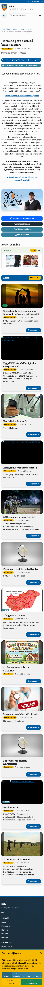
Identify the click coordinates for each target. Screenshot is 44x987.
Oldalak (4, 934)
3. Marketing (27, 975)
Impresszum (6, 947)
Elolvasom (32, 330)
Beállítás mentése (11, 982)
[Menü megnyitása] (40, 15)
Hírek (15, 29)
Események (6, 926)
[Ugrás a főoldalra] (4, 7)
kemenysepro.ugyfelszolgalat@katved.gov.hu (22, 60)
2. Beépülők (17, 975)
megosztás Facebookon (23, 218)
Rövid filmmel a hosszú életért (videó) (22, 96)
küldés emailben (23, 229)
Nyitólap (6, 29)
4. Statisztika (37, 975)
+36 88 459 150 (36, 2)
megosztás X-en (23, 224)
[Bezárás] (41, 953)
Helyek (4, 930)
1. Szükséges (7, 975)
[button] (13, 261)
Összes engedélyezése (31, 982)
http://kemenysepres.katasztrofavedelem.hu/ (22, 65)
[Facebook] (4, 15)
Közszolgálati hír (25, 29)
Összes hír (34, 278)
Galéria (4, 937)
